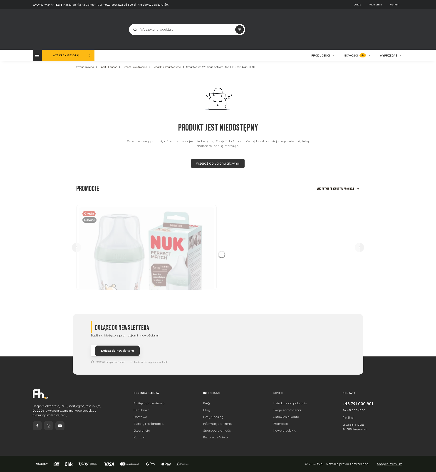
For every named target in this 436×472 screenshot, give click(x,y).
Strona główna (85, 67)
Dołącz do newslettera (117, 350)
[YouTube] (59, 425)
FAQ (206, 403)
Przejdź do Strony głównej (218, 163)
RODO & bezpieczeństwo (110, 362)
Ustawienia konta (286, 417)
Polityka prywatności (149, 403)
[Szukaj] (135, 29)
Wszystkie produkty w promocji (335, 189)
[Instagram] (48, 425)
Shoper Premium (389, 464)
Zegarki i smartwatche (167, 67)
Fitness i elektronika (134, 67)
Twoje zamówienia (287, 410)
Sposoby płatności (217, 430)
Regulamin (375, 4)
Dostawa (140, 417)
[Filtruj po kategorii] (239, 29)
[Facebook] (37, 425)
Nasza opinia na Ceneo (78, 5)
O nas (357, 4)
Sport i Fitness (108, 67)
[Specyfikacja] (208, 212)
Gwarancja (142, 430)
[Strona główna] (50, 29)
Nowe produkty (284, 430)
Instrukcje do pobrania (290, 403)
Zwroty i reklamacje (149, 424)
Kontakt (394, 4)
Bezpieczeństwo (215, 437)
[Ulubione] (398, 29)
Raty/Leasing (213, 417)
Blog (206, 410)
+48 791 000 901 (358, 403)
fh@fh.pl (348, 417)
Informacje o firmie (217, 424)
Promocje (280, 424)
